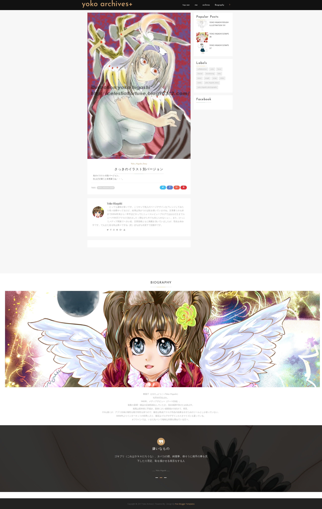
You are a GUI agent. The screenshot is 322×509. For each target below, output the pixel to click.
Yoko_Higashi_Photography (207, 87)
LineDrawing (210, 73)
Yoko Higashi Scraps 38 (219, 35)
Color (212, 69)
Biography (219, 5)
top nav (186, 5)
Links (219, 73)
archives (206, 5)
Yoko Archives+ (107, 4)
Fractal (200, 73)
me (196, 5)
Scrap (214, 78)
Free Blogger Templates (185, 504)
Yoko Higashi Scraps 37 (219, 47)
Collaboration (202, 69)
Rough (207, 78)
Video (222, 78)
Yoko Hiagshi (114, 203)
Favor (219, 69)
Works (199, 83)
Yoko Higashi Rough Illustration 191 (219, 24)
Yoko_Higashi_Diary (139, 164)
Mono (199, 78)
